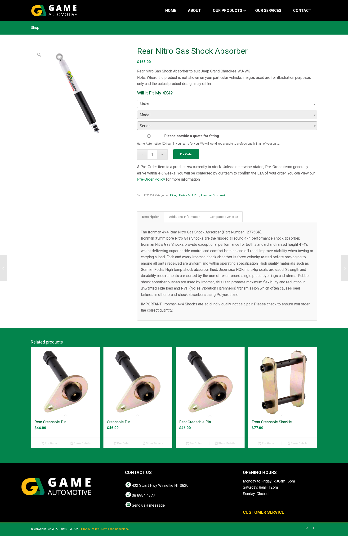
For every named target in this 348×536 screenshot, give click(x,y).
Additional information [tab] (184, 217)
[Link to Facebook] (313, 528)
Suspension (220, 195)
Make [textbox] (144, 104)
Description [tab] (151, 217)
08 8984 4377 (143, 495)
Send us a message (148, 505)
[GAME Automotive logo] (54, 10)
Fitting (174, 195)
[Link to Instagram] (306, 528)
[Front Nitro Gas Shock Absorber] (3, 268)
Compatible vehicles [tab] (224, 217)
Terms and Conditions (115, 529)
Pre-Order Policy (151, 179)
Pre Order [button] (50, 443)
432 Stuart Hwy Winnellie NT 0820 (160, 485)
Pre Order (186, 154)
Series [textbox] (145, 126)
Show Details (82, 443)
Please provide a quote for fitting (191, 136)
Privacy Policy (90, 529)
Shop (35, 27)
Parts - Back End (189, 195)
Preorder (206, 195)
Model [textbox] (145, 115)
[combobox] (227, 104)
